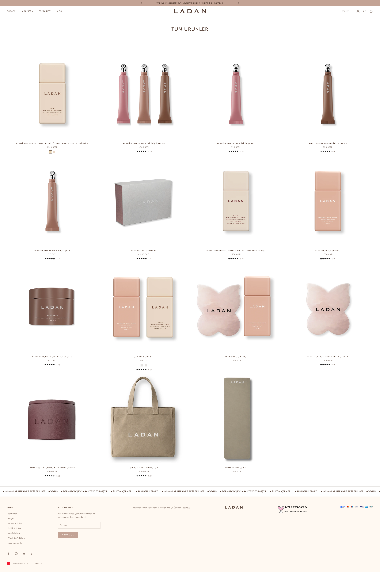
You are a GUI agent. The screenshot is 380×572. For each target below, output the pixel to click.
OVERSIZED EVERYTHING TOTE (144, 468)
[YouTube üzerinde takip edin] (24, 553)
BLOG (59, 11)
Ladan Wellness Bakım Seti (144, 251)
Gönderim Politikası (16, 538)
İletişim (11, 518)
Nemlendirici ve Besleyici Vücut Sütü (52, 357)
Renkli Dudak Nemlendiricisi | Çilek (236, 143)
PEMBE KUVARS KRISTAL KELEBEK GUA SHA (327, 357)
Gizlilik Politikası (14, 528)
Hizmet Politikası (15, 523)
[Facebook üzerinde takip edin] (8, 553)
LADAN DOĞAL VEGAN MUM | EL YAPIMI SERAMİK (52, 468)
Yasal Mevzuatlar (15, 543)
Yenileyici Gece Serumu (327, 251)
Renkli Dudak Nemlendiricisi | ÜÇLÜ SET (144, 143)
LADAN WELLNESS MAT (236, 468)
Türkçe (345, 11)
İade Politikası (14, 533)
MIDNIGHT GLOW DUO (235, 357)
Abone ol (68, 535)
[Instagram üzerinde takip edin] (16, 553)
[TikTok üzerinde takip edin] (31, 553)
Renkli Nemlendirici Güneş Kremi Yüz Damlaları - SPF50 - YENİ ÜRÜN (52, 143)
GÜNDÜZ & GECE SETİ (144, 357)
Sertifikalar (12, 513)
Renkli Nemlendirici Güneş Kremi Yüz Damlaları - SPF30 (236, 251)
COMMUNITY (45, 11)
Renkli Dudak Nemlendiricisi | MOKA (328, 143)
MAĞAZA (11, 11)
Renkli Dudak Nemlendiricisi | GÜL (52, 251)
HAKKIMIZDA (27, 11)
